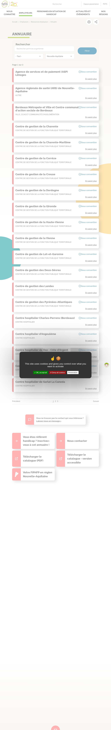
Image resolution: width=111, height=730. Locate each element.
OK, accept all (41, 372)
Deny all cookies (58, 372)
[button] (106, 365)
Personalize (72, 372)
